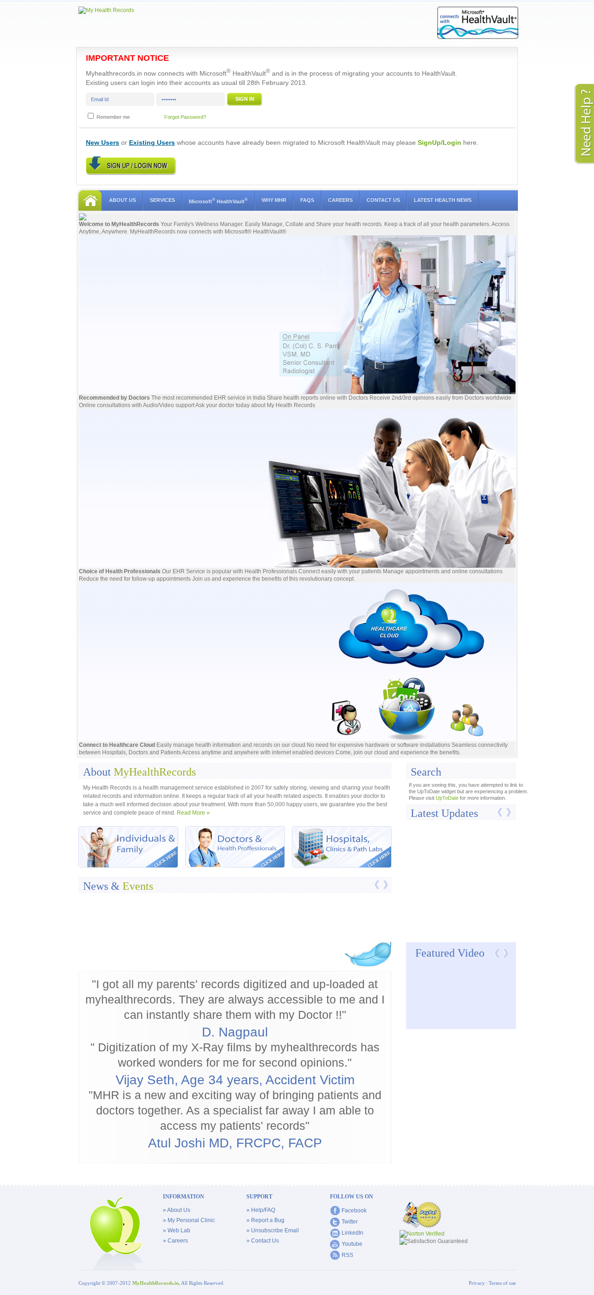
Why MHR (274, 200)
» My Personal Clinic (189, 1220)
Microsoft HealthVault (218, 200)
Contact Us (383, 200)
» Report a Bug (265, 1220)
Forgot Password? (185, 117)
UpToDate (447, 798)
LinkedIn (352, 1233)
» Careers (175, 1240)
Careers (340, 200)
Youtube (352, 1244)
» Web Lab (176, 1230)
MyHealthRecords (136, 224)
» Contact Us (262, 1240)
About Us (122, 200)
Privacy (477, 1283)
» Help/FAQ (260, 1210)
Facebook (354, 1210)
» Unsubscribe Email (272, 1230)
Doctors (140, 398)
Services (162, 200)
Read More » (193, 812)
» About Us (176, 1210)
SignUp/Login (439, 142)
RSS (347, 1255)
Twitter (350, 1221)
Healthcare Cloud (132, 745)
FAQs (307, 200)
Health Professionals (133, 571)
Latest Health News (442, 200)
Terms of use (502, 1283)
